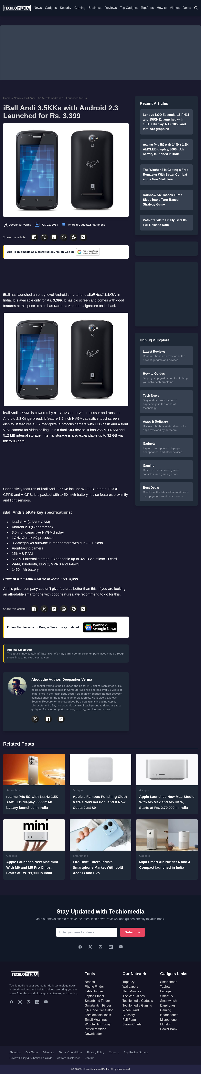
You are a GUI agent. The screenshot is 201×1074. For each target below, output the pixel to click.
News (38, 7)
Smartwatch (168, 1000)
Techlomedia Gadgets (137, 1000)
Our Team (32, 1052)
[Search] (196, 8)
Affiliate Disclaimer (68, 1057)
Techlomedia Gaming (137, 1005)
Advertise (48, 1052)
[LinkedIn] (111, 947)
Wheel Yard (130, 1010)
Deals (187, 7)
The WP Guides (133, 996)
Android (73, 224)
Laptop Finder (94, 996)
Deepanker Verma (20, 224)
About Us (15, 1052)
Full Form (129, 1019)
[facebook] (11, 1002)
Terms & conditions (70, 1052)
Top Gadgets (129, 7)
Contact (89, 1057)
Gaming (79, 7)
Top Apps (147, 7)
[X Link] (35, 719)
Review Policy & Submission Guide (30, 1057)
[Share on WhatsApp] (64, 237)
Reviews (111, 7)
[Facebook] (80, 947)
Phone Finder (94, 986)
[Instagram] (100, 947)
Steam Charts (132, 1024)
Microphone (168, 1019)
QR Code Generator (99, 1010)
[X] (90, 947)
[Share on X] (44, 237)
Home (7, 98)
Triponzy (128, 982)
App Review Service (136, 1052)
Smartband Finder (97, 1000)
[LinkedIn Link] (61, 719)
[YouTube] (121, 947)
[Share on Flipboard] (83, 237)
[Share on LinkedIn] (54, 237)
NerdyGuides (131, 991)
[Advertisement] (100, 52)
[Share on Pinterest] (73, 237)
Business (95, 7)
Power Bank (168, 1029)
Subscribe (132, 932)
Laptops (165, 991)
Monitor (165, 1024)
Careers (114, 1052)
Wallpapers (130, 986)
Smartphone (97, 224)
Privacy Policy (95, 1052)
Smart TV (166, 996)
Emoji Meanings (96, 1019)
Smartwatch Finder (98, 1005)
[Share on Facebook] (34, 237)
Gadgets (51, 7)
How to (162, 7)
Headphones (169, 1015)
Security (65, 7)
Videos (175, 7)
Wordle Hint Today (98, 1024)
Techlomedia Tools (98, 1015)
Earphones (167, 1005)
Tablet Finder (94, 991)
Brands (90, 982)
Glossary (128, 1015)
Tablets (165, 986)
